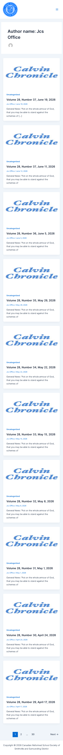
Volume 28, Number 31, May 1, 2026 (29, 568)
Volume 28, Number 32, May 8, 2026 (30, 501)
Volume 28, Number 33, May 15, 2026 (30, 434)
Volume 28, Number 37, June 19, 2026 (31, 99)
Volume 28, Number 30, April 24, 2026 (31, 635)
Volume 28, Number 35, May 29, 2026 (31, 300)
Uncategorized (13, 94)
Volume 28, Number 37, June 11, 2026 (30, 166)
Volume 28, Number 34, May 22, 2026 (31, 367)
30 (33, 734)
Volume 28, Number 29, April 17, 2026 (30, 702)
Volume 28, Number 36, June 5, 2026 (30, 233)
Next (54, 734)
